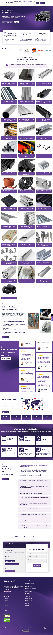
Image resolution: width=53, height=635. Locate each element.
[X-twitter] (14, 571)
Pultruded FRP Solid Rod (26, 280)
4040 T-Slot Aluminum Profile (26, 208)
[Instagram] (10, 571)
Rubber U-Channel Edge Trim (9, 172)
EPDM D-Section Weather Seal (9, 297)
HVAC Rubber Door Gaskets (9, 101)
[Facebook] (8, 571)
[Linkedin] (6, 571)
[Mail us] (52, 317)
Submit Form (37, 565)
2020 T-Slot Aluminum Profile (44, 83)
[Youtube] (12, 571)
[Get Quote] (52, 319)
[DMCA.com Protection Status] (7, 621)
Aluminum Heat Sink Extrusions (43, 172)
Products (27, 596)
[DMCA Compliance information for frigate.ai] (25, 631)
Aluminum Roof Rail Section (43, 155)
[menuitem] (16, 2)
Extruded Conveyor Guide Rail (44, 262)
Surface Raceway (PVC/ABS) (26, 244)
